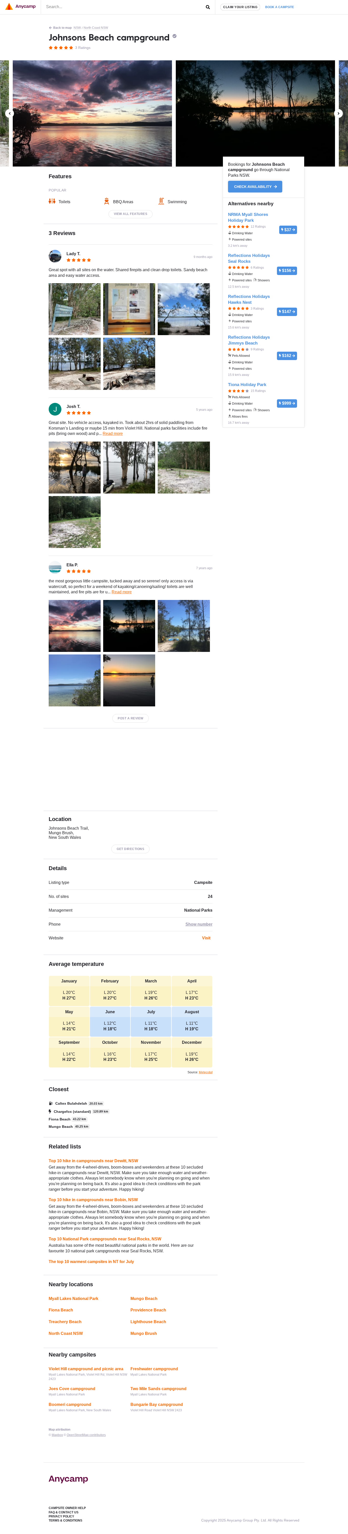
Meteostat (205, 1072)
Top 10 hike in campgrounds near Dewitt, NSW (93, 1161)
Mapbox (57, 1435)
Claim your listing (240, 7)
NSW (77, 28)
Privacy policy (61, 1516)
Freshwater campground (154, 1369)
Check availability (253, 187)
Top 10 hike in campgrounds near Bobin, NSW (93, 1200)
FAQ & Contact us (63, 1512)
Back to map (62, 28)
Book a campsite (279, 7)
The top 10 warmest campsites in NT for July (91, 1261)
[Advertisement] (131, 769)
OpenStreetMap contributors (86, 1435)
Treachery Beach (65, 1322)
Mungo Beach (143, 1298)
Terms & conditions (65, 1520)
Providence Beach (148, 1310)
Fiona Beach (61, 1310)
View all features (131, 214)
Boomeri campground (70, 1404)
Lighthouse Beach (148, 1322)
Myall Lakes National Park (73, 1298)
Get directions (130, 849)
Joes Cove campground (72, 1389)
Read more (113, 433)
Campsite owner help (67, 1508)
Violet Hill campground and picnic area (86, 1369)
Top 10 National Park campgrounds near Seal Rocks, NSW (105, 1239)
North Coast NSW (96, 28)
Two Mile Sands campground (158, 1389)
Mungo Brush (143, 1333)
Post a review (130, 718)
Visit (206, 938)
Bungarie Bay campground (156, 1404)
